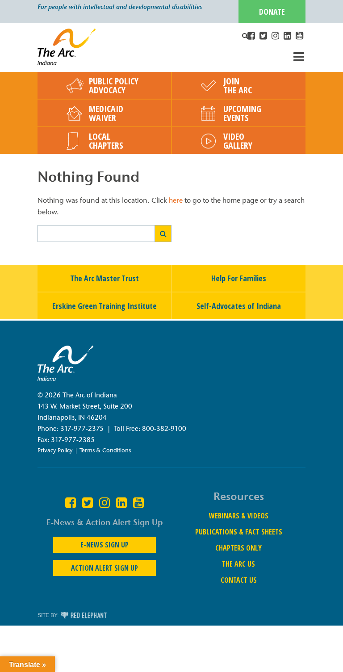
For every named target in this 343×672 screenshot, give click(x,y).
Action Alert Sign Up (104, 568)
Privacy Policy (55, 450)
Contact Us (239, 580)
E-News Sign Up (104, 545)
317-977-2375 (82, 429)
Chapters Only (238, 548)
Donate (272, 11)
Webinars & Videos (238, 516)
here (176, 200)
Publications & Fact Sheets (238, 532)
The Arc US (238, 564)
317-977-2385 (73, 440)
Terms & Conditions (105, 450)
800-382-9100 (164, 429)
